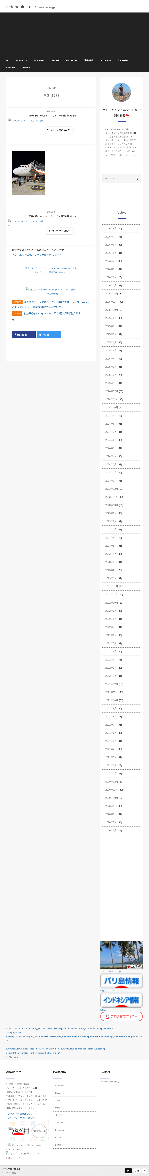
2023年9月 (111, 513)
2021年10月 (111, 700)
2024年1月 (111, 480)
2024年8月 (111, 423)
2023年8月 (111, 521)
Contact (10, 67)
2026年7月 (111, 236)
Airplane (106, 60)
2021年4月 (111, 749)
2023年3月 (111, 562)
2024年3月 (111, 464)
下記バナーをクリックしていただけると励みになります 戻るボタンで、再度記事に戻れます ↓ (50, 272)
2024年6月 (111, 440)
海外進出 (89, 60)
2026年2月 (111, 277)
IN (128, 1171)
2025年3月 (111, 366)
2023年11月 (111, 497)
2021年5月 (111, 741)
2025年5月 (111, 350)
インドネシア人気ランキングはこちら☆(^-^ (36, 255)
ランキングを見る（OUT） (59, 130)
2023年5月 (111, 545)
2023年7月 (111, 529)
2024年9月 (111, 415)
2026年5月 (111, 253)
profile (26, 67)
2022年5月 (111, 643)
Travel (55, 60)
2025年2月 (111, 375)
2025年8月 (111, 326)
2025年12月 (111, 293)
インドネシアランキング (110, 972)
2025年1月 (111, 383)
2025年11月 (111, 301)
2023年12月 (111, 488)
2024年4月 (111, 456)
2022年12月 (111, 586)
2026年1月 (111, 285)
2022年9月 (111, 610)
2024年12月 (111, 391)
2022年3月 (111, 659)
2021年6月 (111, 733)
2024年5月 (111, 448)
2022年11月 (111, 594)
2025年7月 (111, 334)
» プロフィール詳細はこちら (19, 1114)
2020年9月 (111, 806)
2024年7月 (111, 432)
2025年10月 (111, 310)
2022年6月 (111, 635)
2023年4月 (111, 554)
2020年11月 (111, 789)
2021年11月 (111, 692)
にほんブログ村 (51, 293)
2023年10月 (111, 505)
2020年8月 (111, 814)
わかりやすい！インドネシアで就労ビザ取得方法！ (52, 313)
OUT (137, 1171)
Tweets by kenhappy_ (110, 1081)
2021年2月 (111, 765)
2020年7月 (111, 822)
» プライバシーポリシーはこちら (21, 1118)
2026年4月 (111, 261)
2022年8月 (111, 619)
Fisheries (123, 60)
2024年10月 (111, 407)
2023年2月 (111, 570)
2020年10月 (111, 798)
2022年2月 (111, 667)
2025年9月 (111, 318)
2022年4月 (111, 651)
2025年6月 (111, 342)
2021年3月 (111, 757)
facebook (21, 335)
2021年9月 (111, 708)
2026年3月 (111, 269)
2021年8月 (111, 716)
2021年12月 (111, 684)
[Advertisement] (74, 35)
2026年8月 (111, 228)
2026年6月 (111, 244)
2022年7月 (111, 627)
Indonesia (21, 60)
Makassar (71, 60)
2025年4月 (111, 358)
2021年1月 (111, 773)
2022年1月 (111, 676)
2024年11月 (111, 399)
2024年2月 (111, 472)
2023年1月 (111, 578)
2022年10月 (111, 602)
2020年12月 (111, 781)
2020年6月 (111, 830)
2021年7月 (111, 724)
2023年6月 (111, 537)
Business (39, 60)
